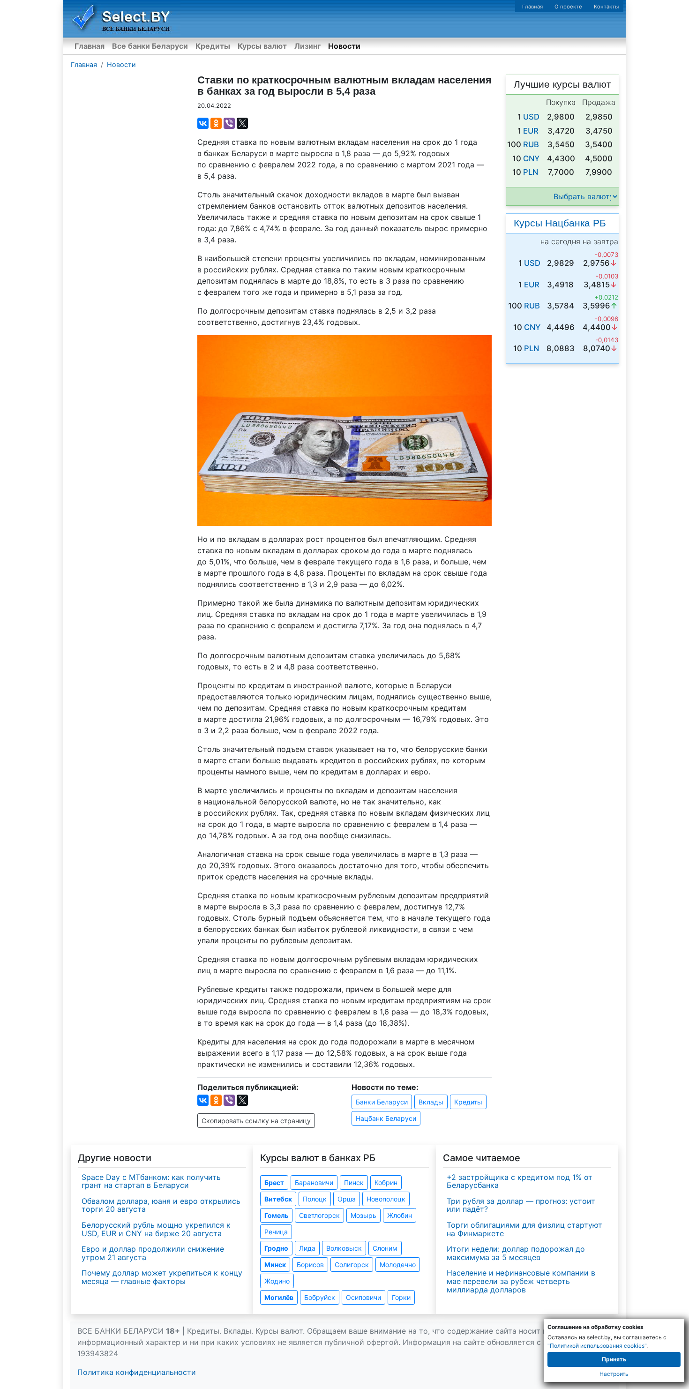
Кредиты (212, 46)
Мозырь (363, 1215)
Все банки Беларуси (150, 46)
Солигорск (352, 1265)
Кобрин (385, 1182)
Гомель (276, 1215)
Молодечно (398, 1265)
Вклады (431, 1102)
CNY (531, 158)
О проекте (568, 6)
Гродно (276, 1248)
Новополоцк (386, 1199)
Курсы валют (262, 46)
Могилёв (278, 1297)
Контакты (606, 6)
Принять (614, 1359)
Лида (307, 1248)
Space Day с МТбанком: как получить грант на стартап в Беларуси (151, 1181)
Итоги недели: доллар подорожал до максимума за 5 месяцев (516, 1253)
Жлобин (399, 1215)
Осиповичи (363, 1297)
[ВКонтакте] (203, 123)
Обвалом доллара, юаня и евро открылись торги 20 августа (161, 1205)
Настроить (614, 1373)
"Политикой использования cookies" (596, 1345)
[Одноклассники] (216, 123)
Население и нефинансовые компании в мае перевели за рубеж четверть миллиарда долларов (521, 1281)
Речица (276, 1232)
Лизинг (307, 46)
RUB (531, 144)
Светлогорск (319, 1215)
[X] (242, 123)
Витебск (278, 1199)
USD (531, 116)
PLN (530, 172)
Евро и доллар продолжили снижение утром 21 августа (153, 1253)
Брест (274, 1182)
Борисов (310, 1265)
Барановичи (314, 1182)
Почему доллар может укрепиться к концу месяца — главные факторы (162, 1277)
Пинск (354, 1182)
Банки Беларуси (382, 1102)
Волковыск (344, 1248)
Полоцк (315, 1199)
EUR (531, 130)
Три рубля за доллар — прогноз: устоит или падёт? (521, 1205)
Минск (275, 1265)
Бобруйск (319, 1297)
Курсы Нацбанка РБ (560, 223)
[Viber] (229, 123)
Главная (532, 6)
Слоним (385, 1248)
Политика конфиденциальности (136, 1372)
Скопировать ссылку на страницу (256, 1121)
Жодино (277, 1281)
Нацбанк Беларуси (386, 1118)
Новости (344, 46)
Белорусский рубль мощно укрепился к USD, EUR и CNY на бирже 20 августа (156, 1229)
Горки (401, 1297)
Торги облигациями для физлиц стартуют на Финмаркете (524, 1229)
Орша (346, 1199)
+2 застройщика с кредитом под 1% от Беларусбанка (519, 1181)
